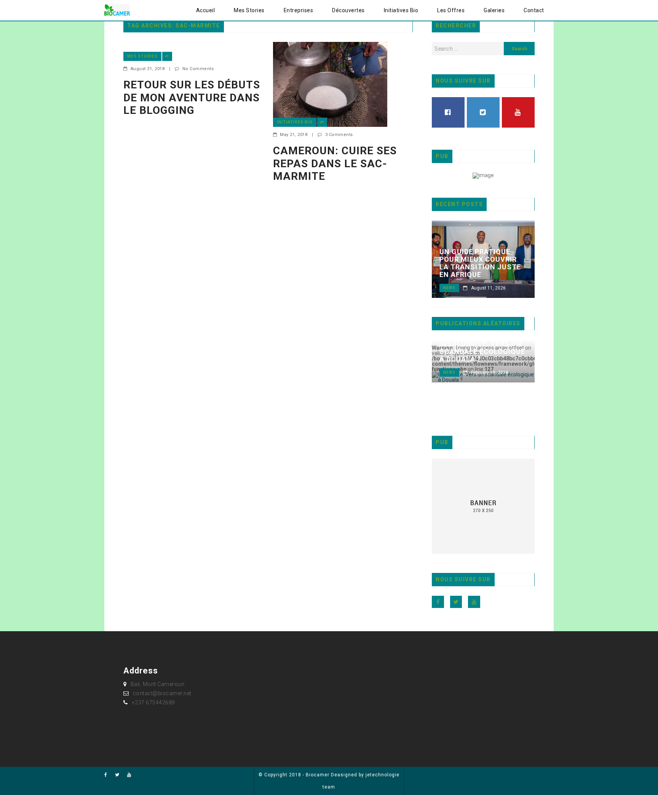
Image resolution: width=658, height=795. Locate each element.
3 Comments (339, 134)
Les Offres (451, 10)
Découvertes (348, 10)
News (449, 288)
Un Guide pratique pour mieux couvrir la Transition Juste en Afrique (480, 263)
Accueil (205, 10)
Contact (534, 10)
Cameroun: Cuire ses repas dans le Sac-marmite (335, 163)
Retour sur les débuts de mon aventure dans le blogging (191, 97)
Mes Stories (249, 10)
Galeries (494, 10)
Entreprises (298, 10)
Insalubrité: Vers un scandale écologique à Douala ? (482, 351)
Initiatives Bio (401, 10)
